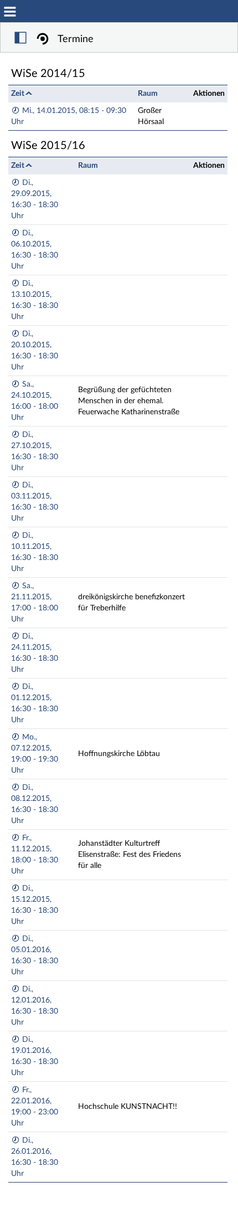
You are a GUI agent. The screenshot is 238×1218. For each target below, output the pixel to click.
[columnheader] (71, 93)
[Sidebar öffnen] (20, 39)
